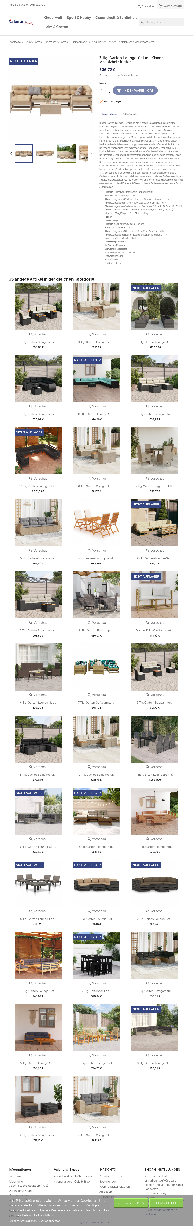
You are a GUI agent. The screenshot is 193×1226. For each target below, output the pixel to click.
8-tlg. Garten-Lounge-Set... (96, 919)
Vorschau (38, 334)
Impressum (16, 1176)
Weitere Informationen (23, 1221)
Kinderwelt (53, 17)
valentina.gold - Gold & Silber (72, 1181)
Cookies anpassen (49, 1221)
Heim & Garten (56, 26)
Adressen (105, 1191)
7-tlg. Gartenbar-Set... (96, 991)
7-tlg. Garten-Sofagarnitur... (96, 702)
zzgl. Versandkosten (127, 75)
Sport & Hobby (79, 17)
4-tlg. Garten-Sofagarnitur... (38, 558)
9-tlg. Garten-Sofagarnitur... (96, 342)
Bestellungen (108, 1181)
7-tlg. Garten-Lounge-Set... (155, 919)
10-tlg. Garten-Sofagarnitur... (96, 774)
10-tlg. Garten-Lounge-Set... (96, 414)
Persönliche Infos (110, 1176)
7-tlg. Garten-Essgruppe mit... (154, 774)
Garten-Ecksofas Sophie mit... (155, 630)
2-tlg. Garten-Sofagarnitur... (38, 1135)
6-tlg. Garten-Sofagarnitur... (38, 342)
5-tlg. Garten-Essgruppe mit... (155, 486)
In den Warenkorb (135, 90)
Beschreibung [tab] (109, 114)
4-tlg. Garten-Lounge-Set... (38, 702)
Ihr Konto (107, 1169)
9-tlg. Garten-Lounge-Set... (155, 342)
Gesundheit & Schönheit (116, 17)
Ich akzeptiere (166, 1203)
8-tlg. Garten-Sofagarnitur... (96, 486)
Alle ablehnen (130, 1203)
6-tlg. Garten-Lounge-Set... (96, 847)
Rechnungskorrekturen (114, 1186)
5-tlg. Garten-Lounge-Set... (38, 919)
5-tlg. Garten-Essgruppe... (96, 630)
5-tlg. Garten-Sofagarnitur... (38, 630)
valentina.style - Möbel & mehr (73, 1176)
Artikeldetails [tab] (130, 114)
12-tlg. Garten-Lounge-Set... (154, 847)
